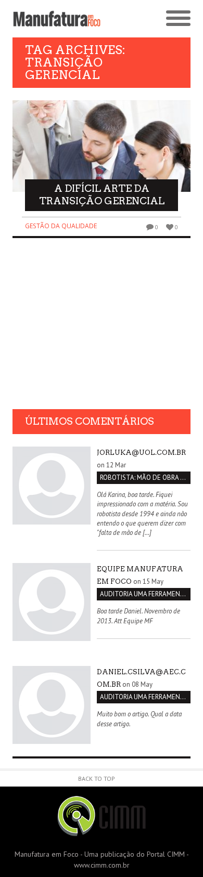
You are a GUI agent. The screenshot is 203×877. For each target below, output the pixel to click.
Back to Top (96, 778)
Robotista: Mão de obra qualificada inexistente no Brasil (145, 477)
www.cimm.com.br (102, 865)
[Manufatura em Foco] (57, 19)
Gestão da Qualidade (61, 225)
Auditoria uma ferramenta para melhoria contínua (145, 594)
